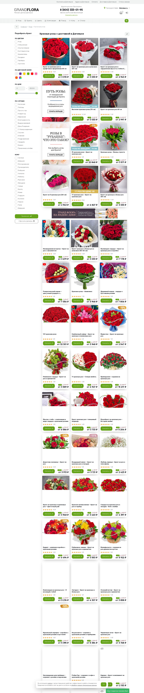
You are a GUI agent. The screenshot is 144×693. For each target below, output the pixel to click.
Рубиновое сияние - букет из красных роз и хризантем (83, 548)
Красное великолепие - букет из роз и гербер (84, 505)
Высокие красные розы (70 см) (83, 109)
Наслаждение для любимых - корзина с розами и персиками (54, 676)
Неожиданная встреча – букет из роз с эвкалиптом (56, 250)
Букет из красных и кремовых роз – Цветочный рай (54, 505)
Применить (25, 216)
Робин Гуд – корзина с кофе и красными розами (83, 676)
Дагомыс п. (123, 8)
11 (53, 381)
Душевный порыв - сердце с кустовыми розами (112, 292)
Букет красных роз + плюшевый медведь (84, 420)
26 (82, 72)
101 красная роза (49, 334)
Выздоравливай (24, 123)
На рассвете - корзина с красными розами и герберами (83, 633)
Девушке (21, 161)
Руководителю (23, 167)
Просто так (22, 110)
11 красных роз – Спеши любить (84, 377)
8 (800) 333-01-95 (71, 10)
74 (53, 72)
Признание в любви (25, 148)
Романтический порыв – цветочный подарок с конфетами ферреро (52, 293)
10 (111, 157)
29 (53, 467)
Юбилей (21, 136)
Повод (63, 21)
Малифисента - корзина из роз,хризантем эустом (111, 548)
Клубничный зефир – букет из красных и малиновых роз (83, 335)
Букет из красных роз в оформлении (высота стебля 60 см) (113, 68)
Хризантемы (22, 54)
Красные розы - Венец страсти (113, 152)
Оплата (95, 2)
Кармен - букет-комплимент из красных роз (112, 676)
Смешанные (22, 45)
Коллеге (21, 199)
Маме (20, 192)
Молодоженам (23, 164)
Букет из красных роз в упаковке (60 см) (84, 68)
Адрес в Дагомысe (82, 2)
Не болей (21, 104)
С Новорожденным (25, 129)
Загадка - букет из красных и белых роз (83, 591)
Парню (20, 202)
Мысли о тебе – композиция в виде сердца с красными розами (55, 420)
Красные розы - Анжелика (82, 291)
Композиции (51, 21)
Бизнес (20, 145)
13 (111, 114)
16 (82, 424)
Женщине (21, 183)
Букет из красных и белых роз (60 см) (112, 196)
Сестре (21, 158)
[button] (117, 691)
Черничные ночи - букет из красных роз (111, 633)
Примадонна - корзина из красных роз (110, 378)
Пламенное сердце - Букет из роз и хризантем (54, 378)
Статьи (82, 21)
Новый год (22, 114)
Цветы (39, 21)
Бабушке (21, 170)
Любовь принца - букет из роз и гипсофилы (113, 463)
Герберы (21, 60)
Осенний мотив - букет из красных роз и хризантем (110, 591)
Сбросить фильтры (26, 221)
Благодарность (24, 120)
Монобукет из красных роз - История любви (111, 420)
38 (54, 509)
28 (82, 200)
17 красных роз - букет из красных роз (81, 196)
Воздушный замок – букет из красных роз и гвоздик (83, 463)
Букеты (29, 21)
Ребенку (21, 177)
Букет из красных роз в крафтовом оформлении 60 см (54, 68)
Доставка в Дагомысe (108, 2)
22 (111, 72)
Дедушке (21, 208)
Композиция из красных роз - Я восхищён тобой (55, 591)
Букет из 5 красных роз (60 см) (54, 195)
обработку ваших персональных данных (84, 685)
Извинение (22, 117)
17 (82, 296)
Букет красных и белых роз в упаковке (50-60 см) (83, 250)
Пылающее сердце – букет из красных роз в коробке (112, 250)
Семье (20, 186)
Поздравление (23, 139)
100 (83, 114)
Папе (20, 205)
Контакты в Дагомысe (65, 2)
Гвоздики (21, 57)
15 (82, 509)
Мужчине (21, 180)
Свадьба (21, 142)
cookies (50, 683)
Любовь (21, 107)
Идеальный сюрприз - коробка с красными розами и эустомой (55, 633)
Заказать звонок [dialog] (71, 15)
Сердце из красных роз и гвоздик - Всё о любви (110, 505)
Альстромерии (23, 48)
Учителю (21, 173)
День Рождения (23, 126)
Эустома (21, 64)
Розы (19, 21)
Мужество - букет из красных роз (112, 335)
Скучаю (21, 132)
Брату (20, 189)
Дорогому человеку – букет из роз (54, 463)
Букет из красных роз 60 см (111, 109)
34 (111, 199)
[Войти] (127, 13)
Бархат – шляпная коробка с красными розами (54, 548)
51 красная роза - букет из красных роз (82, 153)
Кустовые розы (23, 51)
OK (104, 684)
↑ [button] (133, 621)
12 (82, 381)
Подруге (21, 195)
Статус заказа (124, 2)
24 (82, 254)
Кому (73, 21)
